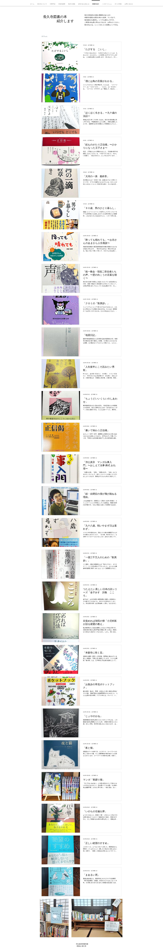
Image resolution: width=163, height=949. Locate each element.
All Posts (44, 36)
